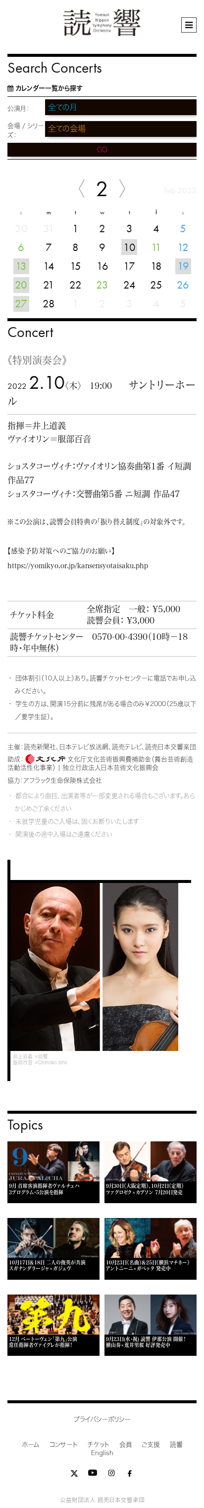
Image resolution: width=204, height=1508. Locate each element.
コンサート (64, 1444)
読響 (176, 1444)
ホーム (31, 1444)
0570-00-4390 (120, 636)
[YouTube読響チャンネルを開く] (92, 1475)
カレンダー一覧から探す (48, 88)
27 (21, 303)
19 (183, 266)
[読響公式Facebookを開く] (130, 1475)
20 (21, 285)
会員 (125, 1444)
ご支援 (151, 1444)
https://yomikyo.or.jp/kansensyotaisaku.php (77, 565)
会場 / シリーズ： (25, 130)
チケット (98, 1444)
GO (102, 149)
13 (21, 266)
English (102, 1453)
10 (129, 247)
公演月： (18, 108)
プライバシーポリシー (102, 1419)
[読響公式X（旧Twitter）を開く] (74, 1475)
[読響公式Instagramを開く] (111, 1475)
